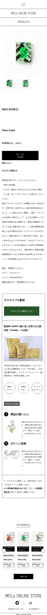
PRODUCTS (23, 22)
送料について (6, 163)
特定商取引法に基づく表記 (16, 609)
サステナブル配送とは (10, 170)
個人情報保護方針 (34, 609)
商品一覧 (23, 576)
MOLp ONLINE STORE (23, 13)
